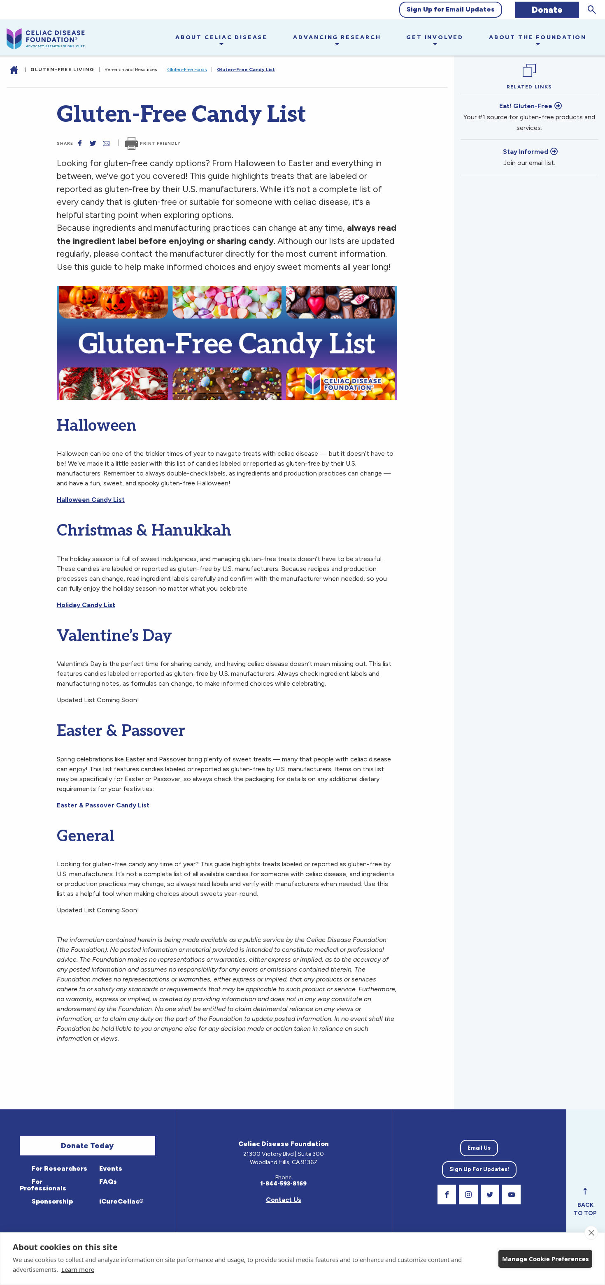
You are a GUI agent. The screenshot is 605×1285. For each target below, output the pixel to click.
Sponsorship (51, 1201)
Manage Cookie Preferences (545, 1259)
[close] (591, 1233)
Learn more (77, 1269)
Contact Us (283, 1200)
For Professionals (43, 1185)
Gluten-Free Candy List (246, 69)
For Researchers (58, 1168)
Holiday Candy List (86, 605)
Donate (547, 10)
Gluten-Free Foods (187, 69)
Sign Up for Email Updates (451, 9)
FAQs (107, 1181)
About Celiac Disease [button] (221, 37)
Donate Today (87, 1145)
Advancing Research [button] (337, 37)
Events (110, 1168)
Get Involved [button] (434, 37)
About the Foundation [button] (537, 37)
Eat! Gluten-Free (525, 106)
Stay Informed (525, 151)
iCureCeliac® (120, 1201)
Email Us (479, 1147)
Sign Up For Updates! (479, 1169)
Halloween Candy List (91, 499)
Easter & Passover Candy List (103, 805)
